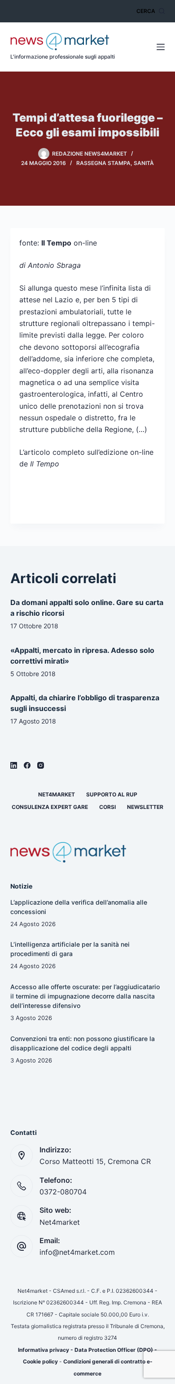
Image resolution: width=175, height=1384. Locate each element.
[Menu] (161, 47)
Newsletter (145, 807)
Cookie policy (40, 1361)
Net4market (56, 794)
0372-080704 (63, 1191)
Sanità (144, 163)
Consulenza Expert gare (50, 807)
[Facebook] (27, 765)
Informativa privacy (43, 1349)
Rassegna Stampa (103, 163)
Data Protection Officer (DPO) (113, 1349)
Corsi (107, 807)
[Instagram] (40, 765)
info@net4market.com (77, 1252)
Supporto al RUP (111, 794)
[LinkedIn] (13, 765)
